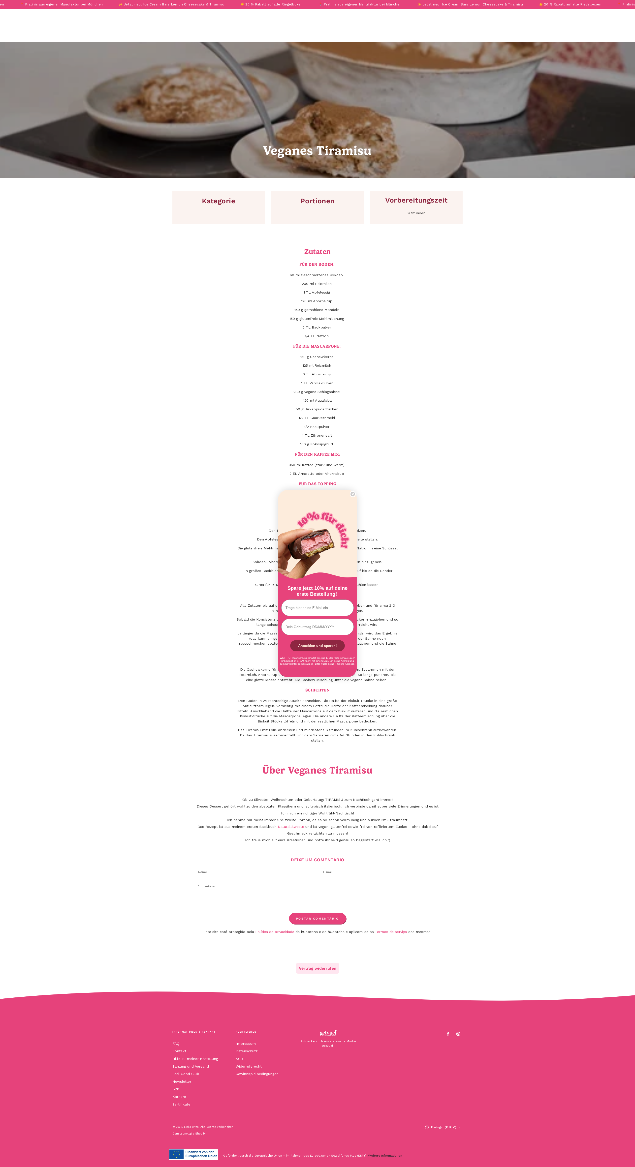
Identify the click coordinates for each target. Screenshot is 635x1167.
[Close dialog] (352, 494)
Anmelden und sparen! (317, 646)
